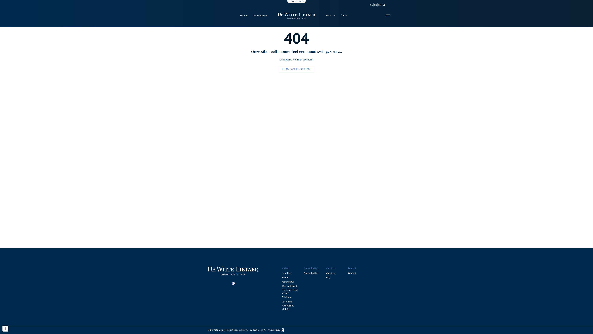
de (384, 4)
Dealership (287, 301)
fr (375, 4)
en (379, 4)
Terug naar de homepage (296, 68)
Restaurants (288, 281)
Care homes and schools (290, 292)
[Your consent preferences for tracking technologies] (5, 329)
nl (371, 4)
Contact (344, 15)
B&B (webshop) (289, 286)
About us (330, 15)
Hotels (285, 277)
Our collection (260, 15)
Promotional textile (288, 307)
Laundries (286, 273)
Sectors (243, 15)
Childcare (286, 297)
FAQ (328, 277)
